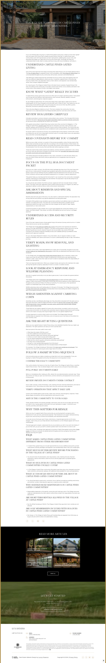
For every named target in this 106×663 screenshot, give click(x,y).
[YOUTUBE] (89, 657)
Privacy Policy (73, 657)
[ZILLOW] (93, 657)
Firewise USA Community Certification (36, 288)
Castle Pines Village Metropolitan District (50, 255)
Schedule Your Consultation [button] (53, 609)
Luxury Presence (43, 657)
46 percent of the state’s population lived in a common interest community (58, 119)
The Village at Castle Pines (70, 73)
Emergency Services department (49, 279)
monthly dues (42, 125)
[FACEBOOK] (83, 657)
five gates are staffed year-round (45, 226)
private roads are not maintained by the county (39, 251)
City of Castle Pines (33, 73)
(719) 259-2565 (76, 634)
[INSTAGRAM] (86, 657)
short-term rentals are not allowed (65, 347)
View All (53, 573)
